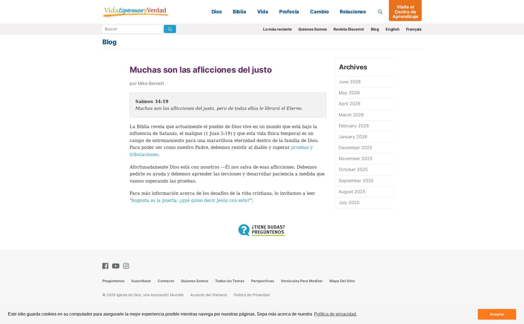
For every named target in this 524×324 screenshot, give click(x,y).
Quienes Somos (312, 29)
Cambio (319, 11)
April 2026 (350, 103)
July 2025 (349, 202)
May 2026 (349, 92)
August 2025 (352, 191)
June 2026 (350, 81)
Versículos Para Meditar (302, 281)
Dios (217, 11)
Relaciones (353, 11)
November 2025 (356, 158)
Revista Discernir (349, 29)
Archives (353, 67)
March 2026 (351, 114)
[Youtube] (117, 266)
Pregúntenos (113, 281)
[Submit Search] (170, 29)
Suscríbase (141, 281)
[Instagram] (127, 266)
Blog (375, 29)
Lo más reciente (277, 29)
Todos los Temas (229, 281)
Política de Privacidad (252, 295)
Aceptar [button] (497, 314)
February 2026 (354, 125)
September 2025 (356, 180)
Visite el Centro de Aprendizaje (405, 11)
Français (414, 29)
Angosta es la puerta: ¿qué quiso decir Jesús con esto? (190, 200)
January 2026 (353, 136)
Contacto (166, 281)
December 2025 (355, 147)
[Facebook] (106, 266)
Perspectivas (262, 281)
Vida (262, 11)
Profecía (289, 11)
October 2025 (353, 169)
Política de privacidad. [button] (335, 314)
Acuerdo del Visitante (208, 295)
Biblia (239, 11)
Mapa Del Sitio (342, 281)
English (393, 29)
